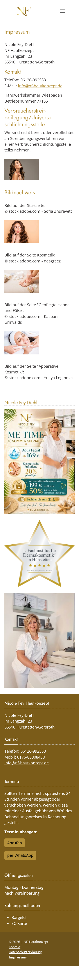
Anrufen (14, 842)
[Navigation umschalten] (62, 11)
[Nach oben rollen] (69, 956)
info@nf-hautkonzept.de (40, 85)
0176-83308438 (31, 757)
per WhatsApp (20, 855)
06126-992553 (33, 751)
